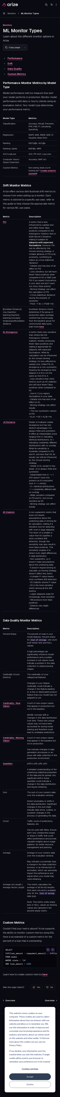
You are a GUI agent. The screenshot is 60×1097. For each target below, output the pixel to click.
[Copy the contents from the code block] (48, 950)
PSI (4, 222)
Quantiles (8, 763)
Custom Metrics (17, 74)
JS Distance (9, 422)
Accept (30, 1076)
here (41, 326)
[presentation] (30, 957)
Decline (30, 1084)
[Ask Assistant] (53, 950)
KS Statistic (9, 512)
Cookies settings (30, 1069)
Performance (15, 58)
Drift (10, 63)
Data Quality (15, 68)
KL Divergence (10, 332)
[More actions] (56, 5)
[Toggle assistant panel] (51, 4)
